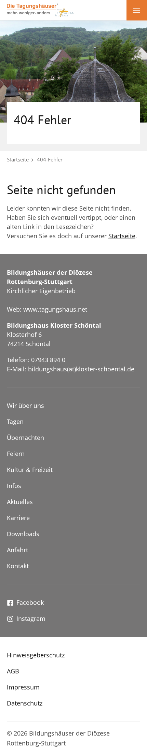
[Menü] (136, 10)
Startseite (18, 159)
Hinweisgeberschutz (36, 655)
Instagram (30, 618)
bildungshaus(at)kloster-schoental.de (81, 369)
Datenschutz (24, 703)
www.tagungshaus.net (55, 309)
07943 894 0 (48, 360)
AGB (13, 671)
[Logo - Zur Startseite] (40, 9)
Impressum (23, 687)
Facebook (30, 602)
